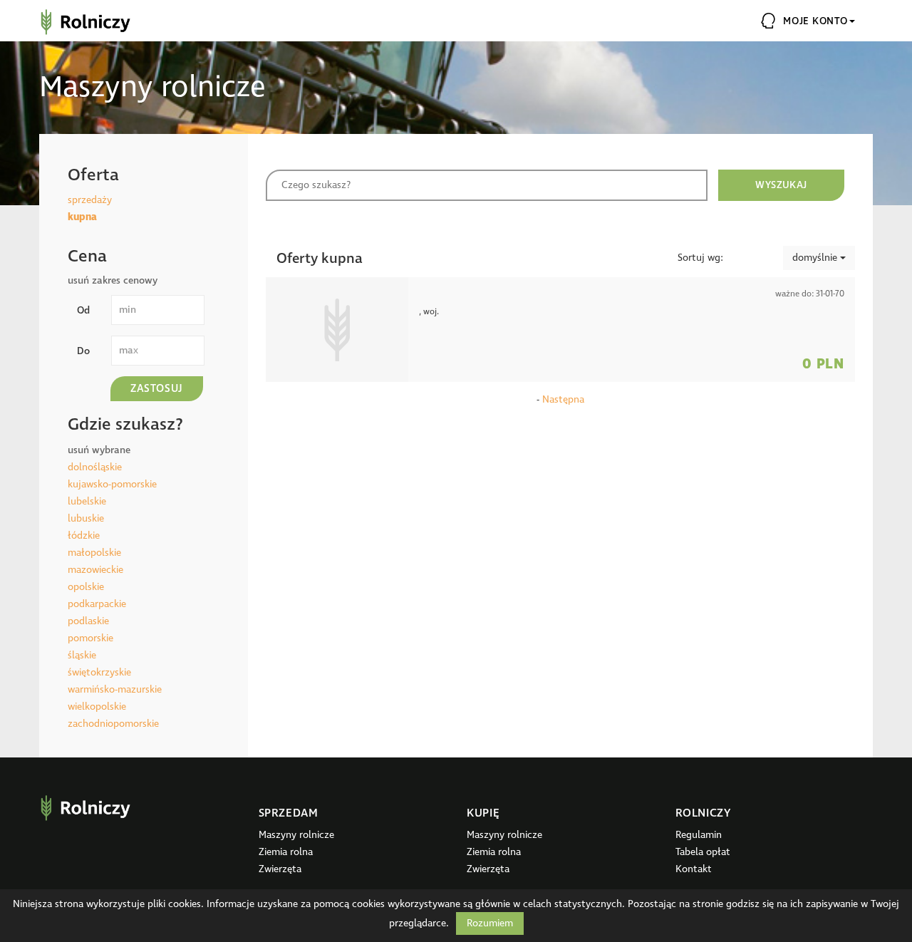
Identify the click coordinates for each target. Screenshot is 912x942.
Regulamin (698, 835)
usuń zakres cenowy (112, 280)
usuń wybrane (99, 450)
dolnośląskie (95, 467)
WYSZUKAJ (781, 185)
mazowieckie (95, 569)
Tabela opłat (702, 852)
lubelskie (87, 501)
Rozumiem (490, 923)
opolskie (86, 587)
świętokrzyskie (99, 672)
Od (83, 310)
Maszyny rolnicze (296, 835)
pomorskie (90, 638)
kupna (82, 217)
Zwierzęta (280, 869)
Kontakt (693, 869)
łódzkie (84, 535)
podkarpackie (97, 604)
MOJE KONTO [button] (815, 21)
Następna (563, 399)
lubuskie (86, 518)
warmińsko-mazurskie (115, 689)
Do (83, 351)
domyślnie (816, 257)
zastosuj (156, 388)
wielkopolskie (97, 706)
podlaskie (88, 621)
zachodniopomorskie (113, 723)
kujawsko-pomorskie (112, 484)
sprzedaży (90, 200)
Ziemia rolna (286, 852)
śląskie (82, 655)
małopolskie (94, 552)
